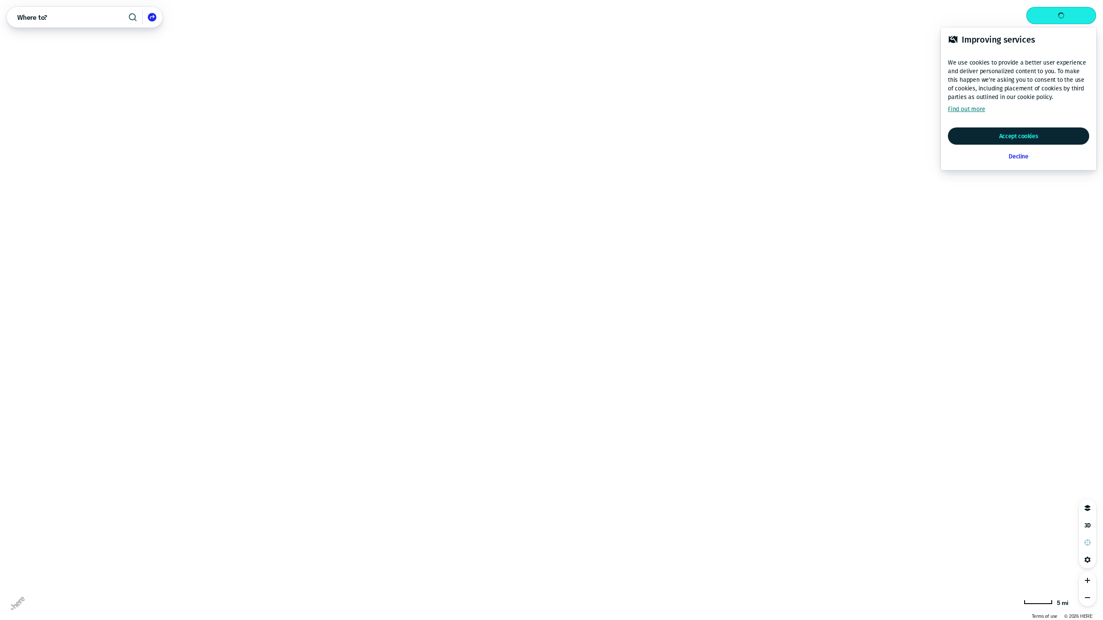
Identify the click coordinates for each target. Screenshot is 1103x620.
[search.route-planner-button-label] (152, 17)
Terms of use (1020, 616)
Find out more (966, 109)
